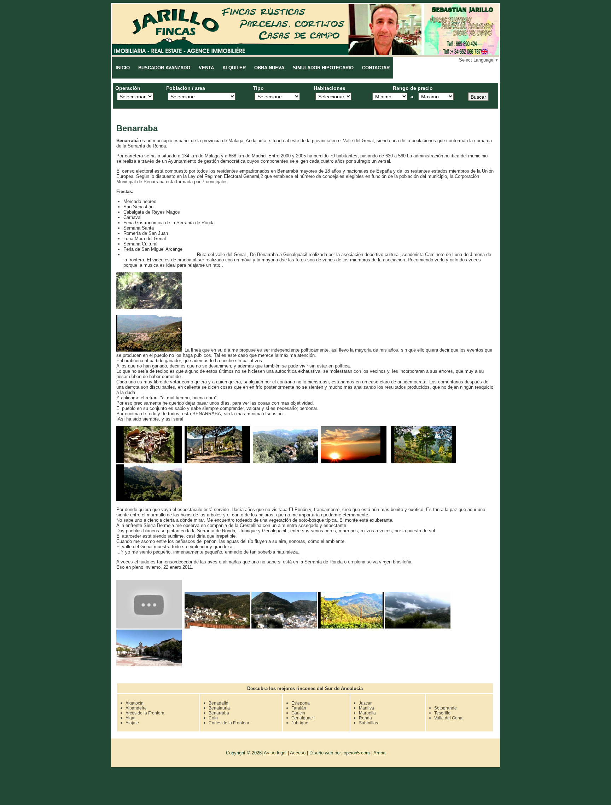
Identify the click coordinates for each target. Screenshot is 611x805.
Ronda (365, 717)
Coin (213, 717)
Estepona (300, 702)
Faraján (298, 707)
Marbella (367, 712)
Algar (131, 717)
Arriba (379, 752)
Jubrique (299, 722)
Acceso (298, 752)
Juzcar (365, 702)
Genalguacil (303, 717)
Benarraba (219, 712)
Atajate (132, 722)
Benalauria (219, 707)
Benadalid (218, 702)
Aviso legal (276, 752)
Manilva (366, 707)
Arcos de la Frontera (145, 712)
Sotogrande (445, 707)
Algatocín (135, 702)
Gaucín (298, 712)
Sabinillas (368, 722)
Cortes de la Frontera (229, 722)
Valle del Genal (449, 717)
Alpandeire (136, 707)
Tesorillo (442, 712)
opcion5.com (357, 752)
